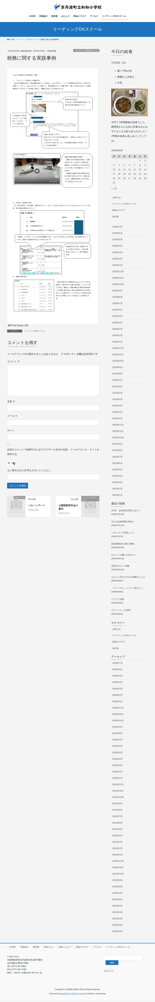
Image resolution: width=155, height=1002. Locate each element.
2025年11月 (118, 278)
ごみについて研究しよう (123, 532)
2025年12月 (118, 271)
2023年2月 (117, 488)
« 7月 (114, 188)
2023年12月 (118, 425)
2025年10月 (118, 284)
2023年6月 (117, 463)
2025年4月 (117, 322)
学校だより (49, 947)
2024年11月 (118, 354)
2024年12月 (118, 348)
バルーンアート (36, 505)
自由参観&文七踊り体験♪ (123, 544)
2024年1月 (117, 418)
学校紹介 (24, 947)
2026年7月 (117, 226)
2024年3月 (117, 405)
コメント (13, 361)
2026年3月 (117, 252)
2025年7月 (117, 303)
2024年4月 (117, 399)
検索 (112, 962)
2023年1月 (117, 495)
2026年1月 (117, 265)
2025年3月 (117, 329)
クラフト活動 (117, 599)
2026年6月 (117, 233)
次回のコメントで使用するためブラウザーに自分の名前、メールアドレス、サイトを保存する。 (53, 451)
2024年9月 (117, 367)
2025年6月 (117, 310)
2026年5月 (117, 239)
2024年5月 (117, 393)
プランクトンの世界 (120, 610)
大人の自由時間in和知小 (122, 521)
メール (12, 416)
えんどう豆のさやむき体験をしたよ (128, 577)
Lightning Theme (78, 994)
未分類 (115, 216)
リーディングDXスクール (86, 50)
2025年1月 (117, 342)
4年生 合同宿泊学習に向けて (125, 510)
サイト (10, 430)
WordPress (64, 994)
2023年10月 (118, 437)
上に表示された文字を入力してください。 (30, 470)
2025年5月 (117, 316)
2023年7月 (117, 457)
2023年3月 (117, 482)
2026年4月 (117, 246)
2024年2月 (117, 412)
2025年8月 (117, 297)
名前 (11, 401)
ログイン (109, 970)
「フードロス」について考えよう (127, 588)
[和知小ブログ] (16, 501)
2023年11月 (118, 431)
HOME (12, 947)
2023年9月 (117, 444)
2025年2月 (117, 335)
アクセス (97, 947)
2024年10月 (118, 361)
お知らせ (116, 197)
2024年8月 (117, 373)
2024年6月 (117, 386)
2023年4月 (117, 476)
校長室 (36, 947)
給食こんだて (65, 947)
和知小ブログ (118, 210)
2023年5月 (117, 469)
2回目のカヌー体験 (120, 566)
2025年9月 (117, 290)
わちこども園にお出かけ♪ (123, 555)
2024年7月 (117, 380)
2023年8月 (117, 450)
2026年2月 (117, 259)
